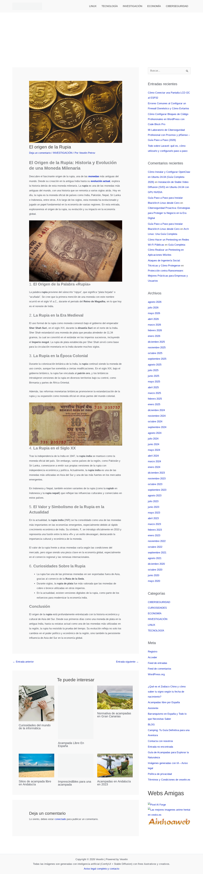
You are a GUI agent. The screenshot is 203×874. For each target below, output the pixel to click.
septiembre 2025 (157, 358)
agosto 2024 (154, 433)
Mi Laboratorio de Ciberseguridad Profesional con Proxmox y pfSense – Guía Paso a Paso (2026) (169, 135)
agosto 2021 (154, 558)
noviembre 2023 (157, 478)
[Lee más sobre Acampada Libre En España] (75, 712)
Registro (152, 651)
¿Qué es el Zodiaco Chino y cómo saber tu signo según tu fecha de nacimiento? (167, 691)
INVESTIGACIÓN (132, 6)
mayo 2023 (154, 512)
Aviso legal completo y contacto (101, 868)
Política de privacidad (160, 774)
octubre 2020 (155, 569)
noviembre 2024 (157, 415)
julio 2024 (153, 438)
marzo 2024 (154, 461)
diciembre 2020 (156, 563)
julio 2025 (153, 370)
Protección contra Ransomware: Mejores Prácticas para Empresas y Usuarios (168, 275)
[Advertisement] (101, 35)
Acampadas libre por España (164, 702)
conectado (60, 819)
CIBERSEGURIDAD (177, 6)
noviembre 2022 (157, 541)
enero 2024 (154, 467)
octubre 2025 (155, 353)
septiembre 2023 (157, 489)
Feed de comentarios (159, 668)
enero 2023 (154, 535)
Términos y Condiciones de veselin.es (169, 779)
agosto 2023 (154, 495)
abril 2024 (153, 455)
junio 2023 (153, 507)
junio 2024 (153, 444)
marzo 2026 (154, 324)
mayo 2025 (154, 381)
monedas (93, 176)
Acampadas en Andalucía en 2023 (114, 783)
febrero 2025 (155, 398)
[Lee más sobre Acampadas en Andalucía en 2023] (115, 765)
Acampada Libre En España (71, 744)
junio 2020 (153, 575)
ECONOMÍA (154, 6)
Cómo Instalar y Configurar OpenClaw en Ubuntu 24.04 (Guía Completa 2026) (169, 177)
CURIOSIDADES (157, 607)
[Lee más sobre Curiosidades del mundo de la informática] (36, 703)
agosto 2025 (154, 364)
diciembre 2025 (156, 341)
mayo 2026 (154, 313)
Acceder (152, 657)
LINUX (92, 6)
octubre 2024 (155, 421)
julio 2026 (153, 307)
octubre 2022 (155, 546)
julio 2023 (153, 501)
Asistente (153, 708)
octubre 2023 (155, 484)
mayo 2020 (154, 581)
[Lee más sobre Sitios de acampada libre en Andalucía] (36, 765)
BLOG (151, 724)
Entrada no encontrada (160, 746)
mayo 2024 (154, 450)
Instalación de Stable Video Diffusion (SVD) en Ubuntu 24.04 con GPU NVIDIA (168, 187)
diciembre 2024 (156, 410)
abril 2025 (153, 387)
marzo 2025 (154, 393)
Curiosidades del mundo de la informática (35, 727)
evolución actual (100, 181)
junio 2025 (153, 376)
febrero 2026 (155, 330)
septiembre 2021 (157, 552)
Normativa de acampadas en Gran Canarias (114, 715)
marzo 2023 (154, 524)
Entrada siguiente (127, 661)
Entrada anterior (23, 661)
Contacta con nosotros (160, 741)
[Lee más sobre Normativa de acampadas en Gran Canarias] (115, 697)
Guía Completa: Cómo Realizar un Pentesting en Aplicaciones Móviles (167, 249)
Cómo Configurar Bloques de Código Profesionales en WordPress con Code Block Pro (168, 119)
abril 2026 (153, 319)
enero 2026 (154, 336)
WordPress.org (156, 674)
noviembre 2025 (157, 347)
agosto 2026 (154, 302)
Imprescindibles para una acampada (74, 783)
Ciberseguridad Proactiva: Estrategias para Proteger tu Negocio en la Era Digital (169, 213)
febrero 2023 (155, 529)
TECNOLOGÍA (110, 6)
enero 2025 (154, 404)
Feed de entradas (157, 663)
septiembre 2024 (157, 427)
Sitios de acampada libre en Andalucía (35, 783)
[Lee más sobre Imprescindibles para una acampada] (75, 765)
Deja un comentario (40, 152)
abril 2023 (153, 518)
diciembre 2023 (156, 472)
